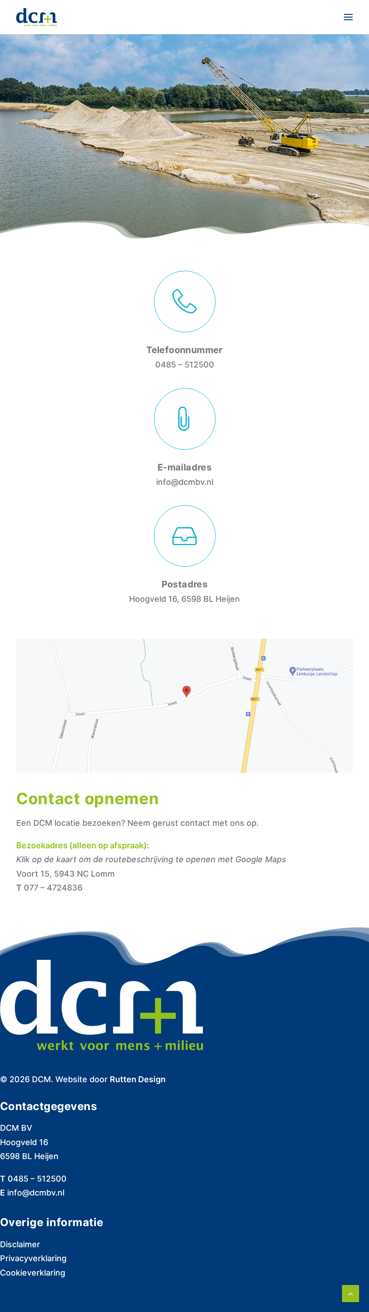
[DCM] (36, 17)
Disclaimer (20, 1244)
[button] (348, 17)
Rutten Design (138, 1079)
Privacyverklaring (33, 1258)
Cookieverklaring (32, 1272)
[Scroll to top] (350, 1293)
